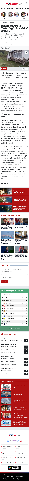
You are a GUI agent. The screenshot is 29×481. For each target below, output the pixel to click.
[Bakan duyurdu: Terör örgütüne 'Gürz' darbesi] (14, 58)
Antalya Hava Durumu (19, 447)
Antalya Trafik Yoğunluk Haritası (20, 453)
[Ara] (26, 3)
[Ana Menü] (1, 3)
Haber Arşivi (20, 463)
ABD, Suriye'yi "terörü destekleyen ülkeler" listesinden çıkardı (7, 227)
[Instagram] (14, 441)
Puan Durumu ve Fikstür (6, 458)
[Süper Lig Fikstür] (27, 334)
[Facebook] (8, 441)
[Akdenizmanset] (13, 3)
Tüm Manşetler (21, 457)
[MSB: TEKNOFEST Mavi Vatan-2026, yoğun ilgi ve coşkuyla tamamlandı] (7, 234)
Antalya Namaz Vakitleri (6, 453)
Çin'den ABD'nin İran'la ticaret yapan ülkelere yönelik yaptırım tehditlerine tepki (7, 257)
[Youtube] (20, 441)
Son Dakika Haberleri (8, 463)
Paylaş (4, 68)
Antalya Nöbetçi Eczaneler (6, 447)
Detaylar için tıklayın (14, 328)
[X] (11, 441)
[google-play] (14, 468)
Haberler (4, 22)
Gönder (4, 281)
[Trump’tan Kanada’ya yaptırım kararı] (21, 221)
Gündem (11, 22)
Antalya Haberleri (7, 8)
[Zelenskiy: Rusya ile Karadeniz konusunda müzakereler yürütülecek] (21, 234)
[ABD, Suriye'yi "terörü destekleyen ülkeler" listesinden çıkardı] (7, 221)
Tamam (23, 479)
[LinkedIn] (17, 441)
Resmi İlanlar (19, 8)
